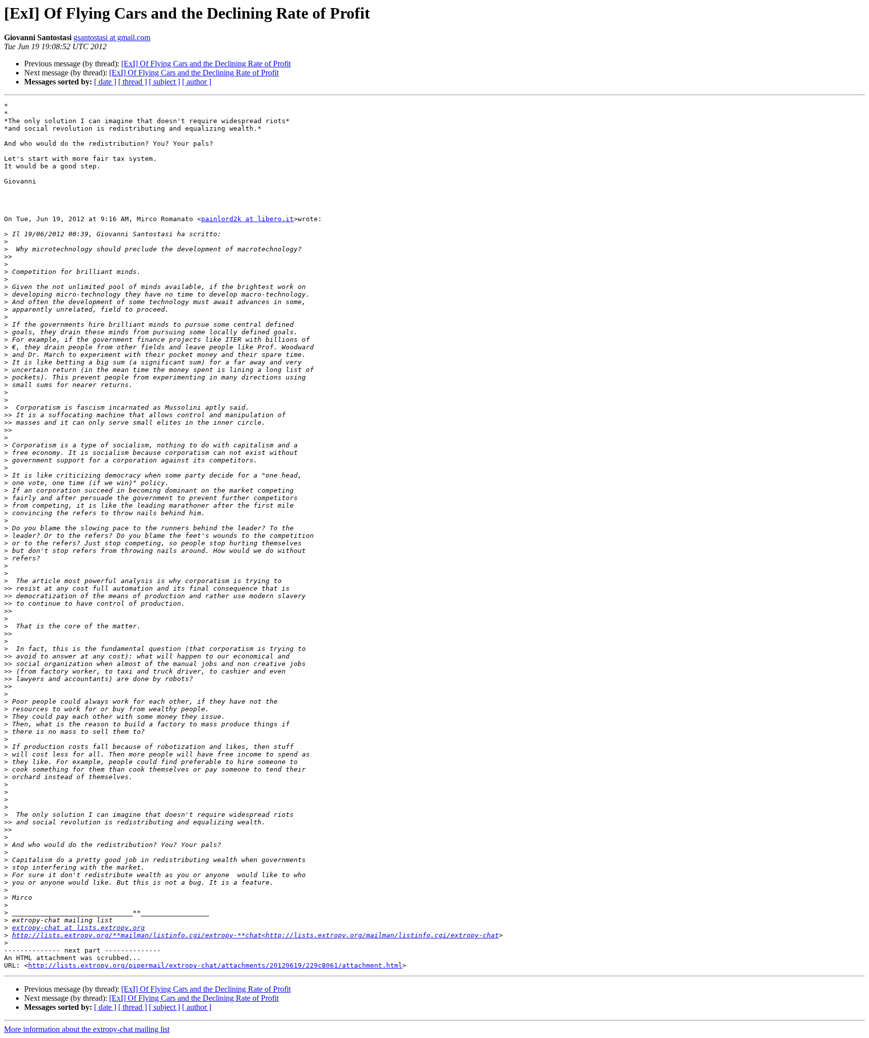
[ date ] (105, 81)
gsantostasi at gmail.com (111, 37)
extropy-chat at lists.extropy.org (78, 927)
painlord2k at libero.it (247, 219)
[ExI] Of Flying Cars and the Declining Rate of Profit (206, 63)
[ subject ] (164, 81)
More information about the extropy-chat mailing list (86, 1029)
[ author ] (196, 81)
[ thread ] (132, 81)
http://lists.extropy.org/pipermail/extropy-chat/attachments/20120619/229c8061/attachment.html (215, 965)
